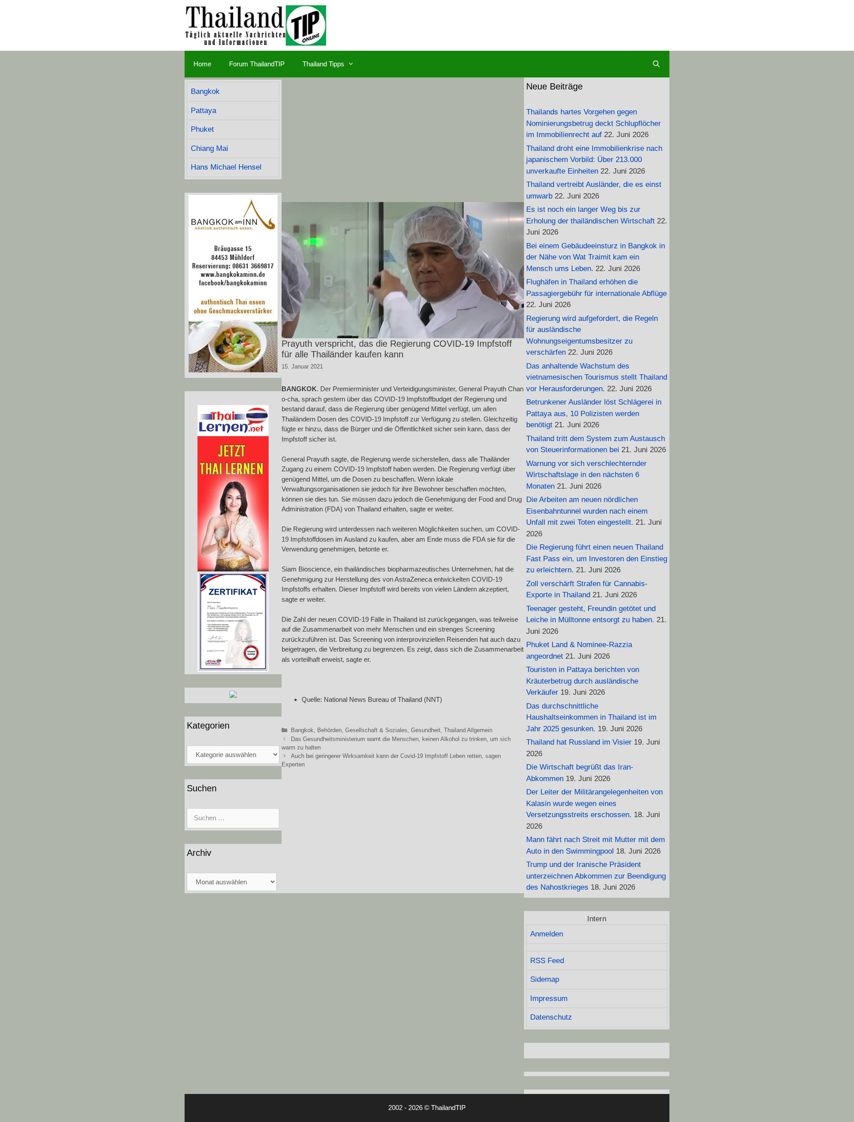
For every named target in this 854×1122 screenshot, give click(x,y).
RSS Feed (547, 960)
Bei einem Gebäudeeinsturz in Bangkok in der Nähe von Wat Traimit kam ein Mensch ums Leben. (595, 257)
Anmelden (546, 934)
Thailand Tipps (323, 64)
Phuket (202, 129)
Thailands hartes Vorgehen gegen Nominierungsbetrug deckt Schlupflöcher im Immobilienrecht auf (593, 123)
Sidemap (544, 979)
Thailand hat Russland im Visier (579, 742)
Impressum (549, 998)
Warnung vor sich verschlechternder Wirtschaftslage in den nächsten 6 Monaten (586, 474)
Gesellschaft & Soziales (376, 730)
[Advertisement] (403, 139)
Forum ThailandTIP (257, 64)
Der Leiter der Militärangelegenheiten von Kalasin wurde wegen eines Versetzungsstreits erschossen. (594, 803)
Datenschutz (551, 1017)
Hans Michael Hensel (226, 167)
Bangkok (302, 730)
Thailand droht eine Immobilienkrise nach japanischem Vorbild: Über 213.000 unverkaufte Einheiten (594, 159)
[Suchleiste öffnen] (656, 64)
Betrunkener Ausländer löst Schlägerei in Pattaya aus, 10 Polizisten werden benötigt (593, 413)
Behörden (329, 730)
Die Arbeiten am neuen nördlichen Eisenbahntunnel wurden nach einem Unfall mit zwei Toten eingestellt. (587, 511)
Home (202, 64)
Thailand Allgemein (468, 730)
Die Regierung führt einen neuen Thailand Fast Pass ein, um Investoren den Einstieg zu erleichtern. (596, 558)
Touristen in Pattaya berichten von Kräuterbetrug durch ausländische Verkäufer (582, 681)
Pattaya (203, 110)
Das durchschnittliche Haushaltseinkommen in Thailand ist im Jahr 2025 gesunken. (591, 717)
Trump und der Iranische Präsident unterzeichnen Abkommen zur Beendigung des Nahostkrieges (596, 875)
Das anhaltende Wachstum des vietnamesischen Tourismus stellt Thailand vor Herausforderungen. (596, 377)
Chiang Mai (209, 148)
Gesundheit (425, 730)
